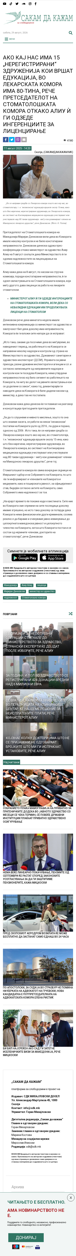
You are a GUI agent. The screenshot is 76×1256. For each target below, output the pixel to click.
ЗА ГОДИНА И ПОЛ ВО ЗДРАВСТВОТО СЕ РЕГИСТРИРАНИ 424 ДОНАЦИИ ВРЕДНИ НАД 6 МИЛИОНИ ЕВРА (37, 679)
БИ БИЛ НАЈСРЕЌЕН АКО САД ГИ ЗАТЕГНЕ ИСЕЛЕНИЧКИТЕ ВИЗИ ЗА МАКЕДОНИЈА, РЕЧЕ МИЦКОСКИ (32, 1052)
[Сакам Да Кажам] (38, 27)
